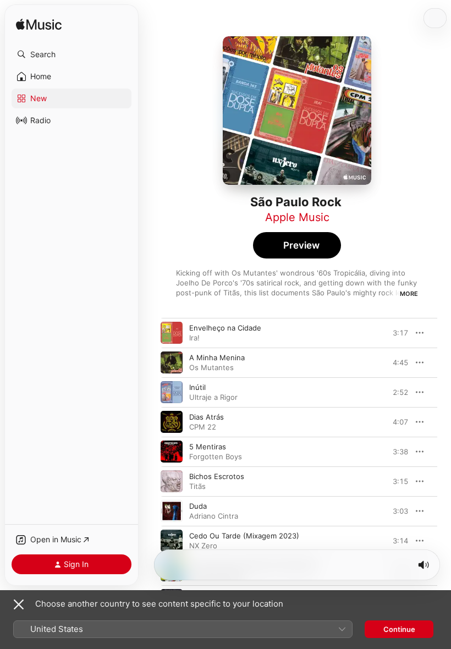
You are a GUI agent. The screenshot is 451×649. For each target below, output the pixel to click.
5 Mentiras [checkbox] (207, 446)
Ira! (194, 337)
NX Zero (203, 545)
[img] (39, 25)
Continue (399, 629)
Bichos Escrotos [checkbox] (216, 476)
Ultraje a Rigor (213, 397)
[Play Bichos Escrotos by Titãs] (172, 481)
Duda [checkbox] (198, 506)
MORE (409, 294)
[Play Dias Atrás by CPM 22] (172, 422)
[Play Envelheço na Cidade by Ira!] (172, 333)
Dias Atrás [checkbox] (206, 417)
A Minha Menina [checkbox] (217, 357)
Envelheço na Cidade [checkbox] (225, 327)
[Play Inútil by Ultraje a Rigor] (172, 392)
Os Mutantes (211, 367)
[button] (71, 54)
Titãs (197, 486)
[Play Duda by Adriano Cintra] (172, 511)
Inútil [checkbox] (197, 387)
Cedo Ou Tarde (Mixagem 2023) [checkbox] (244, 535)
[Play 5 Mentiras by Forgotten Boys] (172, 452)
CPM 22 (202, 426)
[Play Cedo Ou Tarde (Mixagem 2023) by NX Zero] (172, 541)
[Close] (19, 604)
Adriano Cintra (213, 516)
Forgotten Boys (215, 456)
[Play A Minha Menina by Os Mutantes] (172, 362)
